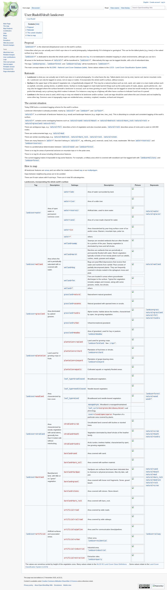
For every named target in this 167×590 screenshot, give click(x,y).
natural (57, 60)
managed (91, 404)
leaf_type (68, 379)
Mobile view (67, 585)
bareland (68, 453)
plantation (69, 342)
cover (90, 414)
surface (97, 111)
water (49, 141)
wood (148, 399)
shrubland (68, 424)
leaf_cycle (93, 408)
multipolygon (92, 170)
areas (47, 170)
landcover (29, 47)
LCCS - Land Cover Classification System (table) (128, 67)
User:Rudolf (31, 19)
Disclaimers (58, 585)
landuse (36, 64)
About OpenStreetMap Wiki (44, 585)
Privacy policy (28, 585)
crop (112, 343)
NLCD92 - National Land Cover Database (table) (68, 67)
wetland (67, 243)
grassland (68, 294)
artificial (69, 510)
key (87, 57)
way (81, 170)
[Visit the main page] (11, 10)
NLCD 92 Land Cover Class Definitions (112, 564)
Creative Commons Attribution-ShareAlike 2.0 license (59, 581)
